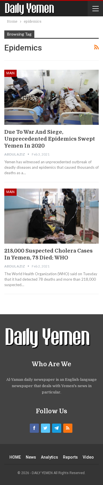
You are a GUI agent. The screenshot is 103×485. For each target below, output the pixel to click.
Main (10, 73)
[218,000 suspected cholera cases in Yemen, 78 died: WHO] (51, 216)
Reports (70, 457)
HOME (15, 457)
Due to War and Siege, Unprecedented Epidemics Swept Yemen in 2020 (49, 139)
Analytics (49, 457)
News (31, 457)
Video (88, 457)
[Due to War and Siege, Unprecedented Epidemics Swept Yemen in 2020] (51, 97)
